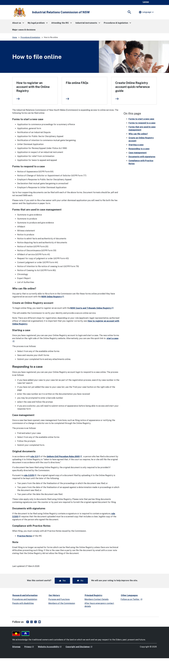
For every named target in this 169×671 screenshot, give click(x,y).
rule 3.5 (35, 456)
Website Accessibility (50, 647)
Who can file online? (138, 134)
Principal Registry (93, 595)
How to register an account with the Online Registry (33, 86)
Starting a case (136, 145)
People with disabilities (23, 603)
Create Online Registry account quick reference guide (132, 86)
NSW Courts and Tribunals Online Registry (92, 308)
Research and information (24, 595)
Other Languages (129, 595)
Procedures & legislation (30, 37)
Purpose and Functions (59, 599)
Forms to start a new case (141, 119)
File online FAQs (77, 83)
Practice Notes (24, 536)
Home (14, 37)
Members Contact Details (96, 599)
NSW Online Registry (52, 296)
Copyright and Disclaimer (79, 647)
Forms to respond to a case (142, 123)
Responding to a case (139, 149)
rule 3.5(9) (30, 475)
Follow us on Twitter (131, 599)
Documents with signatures (142, 156)
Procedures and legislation (24, 599)
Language (146, 12)
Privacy (29, 647)
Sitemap (16, 647)
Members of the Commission (61, 603)
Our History (54, 595)
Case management (138, 153)
